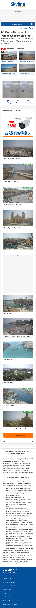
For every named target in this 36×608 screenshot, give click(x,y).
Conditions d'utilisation (9, 597)
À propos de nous (7, 578)
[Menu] (31, 24)
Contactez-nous (7, 589)
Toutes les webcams (18, 435)
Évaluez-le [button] (28, 103)
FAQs (4, 593)
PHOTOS (5, 441)
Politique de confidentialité (10, 604)
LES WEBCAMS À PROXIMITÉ (12, 111)
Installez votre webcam (9, 582)
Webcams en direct (17, 24)
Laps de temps (8, 103)
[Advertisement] (18, 16)
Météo (18, 103)
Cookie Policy (6, 600)
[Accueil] (3, 24)
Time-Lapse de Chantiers (9, 586)
